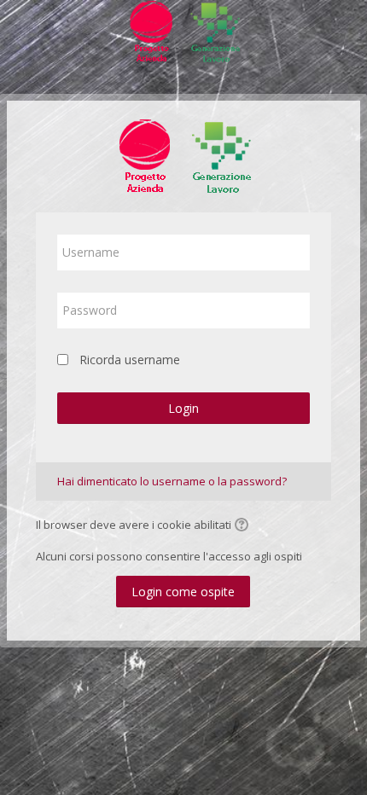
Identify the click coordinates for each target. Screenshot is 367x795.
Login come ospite (183, 591)
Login (183, 408)
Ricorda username (129, 359)
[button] (244, 526)
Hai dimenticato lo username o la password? (172, 481)
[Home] (183, 35)
